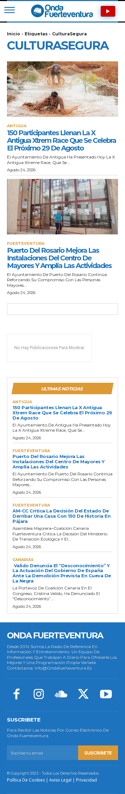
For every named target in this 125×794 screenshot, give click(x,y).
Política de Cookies (26, 780)
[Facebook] (16, 694)
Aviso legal (60, 780)
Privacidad (86, 780)
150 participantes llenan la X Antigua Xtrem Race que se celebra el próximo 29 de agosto (61, 140)
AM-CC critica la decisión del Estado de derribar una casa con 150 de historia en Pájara (61, 516)
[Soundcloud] (61, 694)
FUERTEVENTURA (25, 243)
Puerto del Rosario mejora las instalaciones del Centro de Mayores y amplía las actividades (59, 258)
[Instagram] (38, 694)
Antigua (16, 126)
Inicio (13, 33)
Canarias (23, 560)
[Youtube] (106, 694)
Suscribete (98, 753)
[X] (83, 694)
